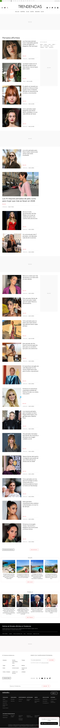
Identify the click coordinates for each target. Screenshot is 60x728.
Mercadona (51, 47)
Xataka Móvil (5, 701)
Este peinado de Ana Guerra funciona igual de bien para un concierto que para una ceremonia (30, 346)
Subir (53, 693)
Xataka (4, 699)
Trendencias (45, 699)
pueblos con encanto (15, 672)
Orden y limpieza (6, 671)
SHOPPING (22, 11)
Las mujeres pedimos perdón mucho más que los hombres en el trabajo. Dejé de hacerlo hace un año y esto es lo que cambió (51, 610)
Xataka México (5, 715)
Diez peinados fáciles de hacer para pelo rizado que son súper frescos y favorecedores (30, 301)
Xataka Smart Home (5, 705)
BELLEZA (17, 11)
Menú (2, 7)
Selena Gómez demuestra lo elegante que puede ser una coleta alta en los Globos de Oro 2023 (30, 459)
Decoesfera (45, 701)
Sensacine (21, 699)
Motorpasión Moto (37, 702)
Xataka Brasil (5, 717)
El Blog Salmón (54, 699)
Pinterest (47, 7)
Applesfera (5, 702)
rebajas (45, 44)
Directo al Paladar (28, 700)
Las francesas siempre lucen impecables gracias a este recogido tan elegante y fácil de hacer (30, 43)
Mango (41, 44)
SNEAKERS (37, 11)
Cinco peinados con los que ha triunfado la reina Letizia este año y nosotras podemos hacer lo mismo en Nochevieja (30, 482)
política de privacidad (44, 662)
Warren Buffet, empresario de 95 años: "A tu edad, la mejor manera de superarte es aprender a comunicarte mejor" (37, 610)
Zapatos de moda (36, 633)
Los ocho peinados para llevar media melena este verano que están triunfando (30, 152)
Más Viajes (30, 581)
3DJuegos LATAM (13, 716)
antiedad (23, 671)
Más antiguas (34, 549)
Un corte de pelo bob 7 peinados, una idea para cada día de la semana (30, 236)
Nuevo (5, 7)
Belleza (24, 55)
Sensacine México (21, 716)
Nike (41, 45)
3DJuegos (13, 699)
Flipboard (52, 7)
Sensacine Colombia (21, 719)
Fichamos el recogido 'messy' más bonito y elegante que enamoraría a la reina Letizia (30, 526)
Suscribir (51, 660)
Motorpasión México (37, 716)
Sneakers (10, 633)
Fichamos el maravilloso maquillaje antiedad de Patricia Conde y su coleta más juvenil (30, 391)
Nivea (52, 45)
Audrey (24, 81)
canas (50, 44)
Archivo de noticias (9, 549)
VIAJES (27, 11)
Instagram (55, 7)
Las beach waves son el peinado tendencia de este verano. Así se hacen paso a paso (30, 66)
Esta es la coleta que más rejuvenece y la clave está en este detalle (30, 277)
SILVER (42, 11)
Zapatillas (42, 47)
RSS (47, 678)
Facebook (50, 7)
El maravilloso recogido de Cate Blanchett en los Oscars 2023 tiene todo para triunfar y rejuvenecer (31, 368)
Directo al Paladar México (30, 716)
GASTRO (32, 11)
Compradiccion (46, 702)
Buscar (7, 7)
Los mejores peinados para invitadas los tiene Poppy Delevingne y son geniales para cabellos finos (30, 414)
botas (24, 633)
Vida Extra (12, 701)
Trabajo (30, 592)
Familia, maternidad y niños (17, 633)
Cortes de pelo (29, 633)
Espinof (20, 701)
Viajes (30, 557)
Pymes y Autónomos (53, 702)
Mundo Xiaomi (5, 707)
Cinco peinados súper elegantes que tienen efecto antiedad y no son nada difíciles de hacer (30, 111)
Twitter (37, 678)
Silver (13, 665)
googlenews (58, 7)
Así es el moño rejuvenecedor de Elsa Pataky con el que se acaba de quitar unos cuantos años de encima (30, 215)
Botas (46, 47)
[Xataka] (1, 1)
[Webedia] (6, 692)
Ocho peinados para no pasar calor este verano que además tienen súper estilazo (30, 323)
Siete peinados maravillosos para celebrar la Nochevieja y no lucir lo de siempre (30, 504)
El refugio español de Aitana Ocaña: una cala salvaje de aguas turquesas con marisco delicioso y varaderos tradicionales (9, 576)
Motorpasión (37, 699)
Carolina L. (25, 58)
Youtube (42, 678)
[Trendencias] (30, 6)
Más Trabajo (30, 617)
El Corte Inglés (46, 45)
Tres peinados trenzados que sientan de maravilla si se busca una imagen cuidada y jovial (31, 436)
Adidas (53, 44)
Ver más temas (6, 678)
